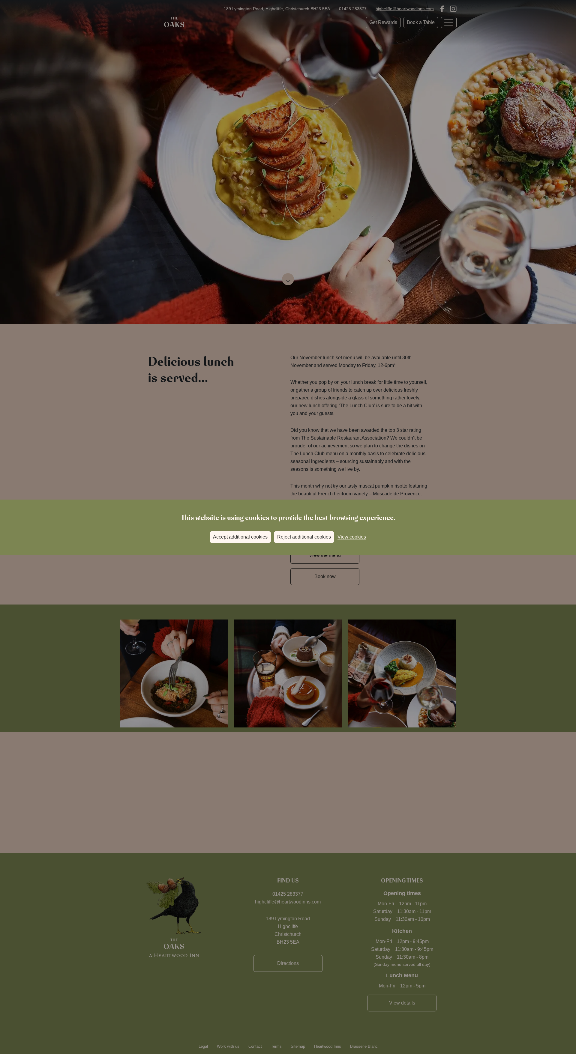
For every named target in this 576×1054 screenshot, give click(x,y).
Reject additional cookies (304, 536)
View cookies (352, 536)
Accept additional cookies (240, 536)
